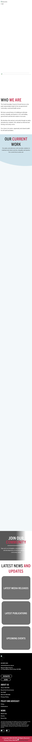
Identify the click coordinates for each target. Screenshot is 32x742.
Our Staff (3, 692)
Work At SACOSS (5, 694)
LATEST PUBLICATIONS (16, 613)
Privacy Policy (5, 697)
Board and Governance (7, 690)
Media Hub (4, 713)
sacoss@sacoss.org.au (7, 665)
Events (3, 716)
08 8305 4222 (4, 663)
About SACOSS (5, 687)
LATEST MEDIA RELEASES (16, 588)
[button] (30, 2)
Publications (4, 706)
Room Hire (4, 718)
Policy (2, 704)
